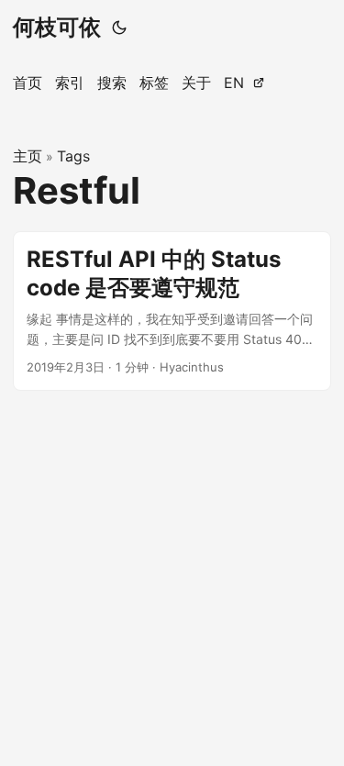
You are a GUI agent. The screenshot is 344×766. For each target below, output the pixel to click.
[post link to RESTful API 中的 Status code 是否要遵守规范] (172, 311)
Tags (73, 156)
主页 (27, 156)
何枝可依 (57, 27)
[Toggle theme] (119, 27)
